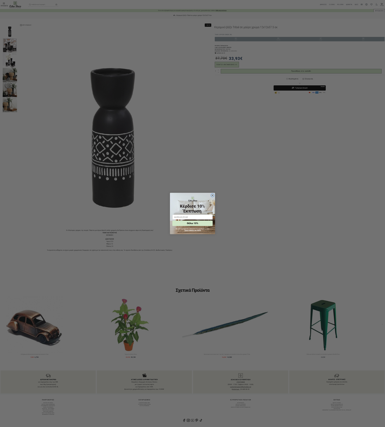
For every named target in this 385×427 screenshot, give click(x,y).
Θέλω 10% (192, 223)
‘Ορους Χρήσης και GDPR (192, 230)
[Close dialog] (212, 195)
